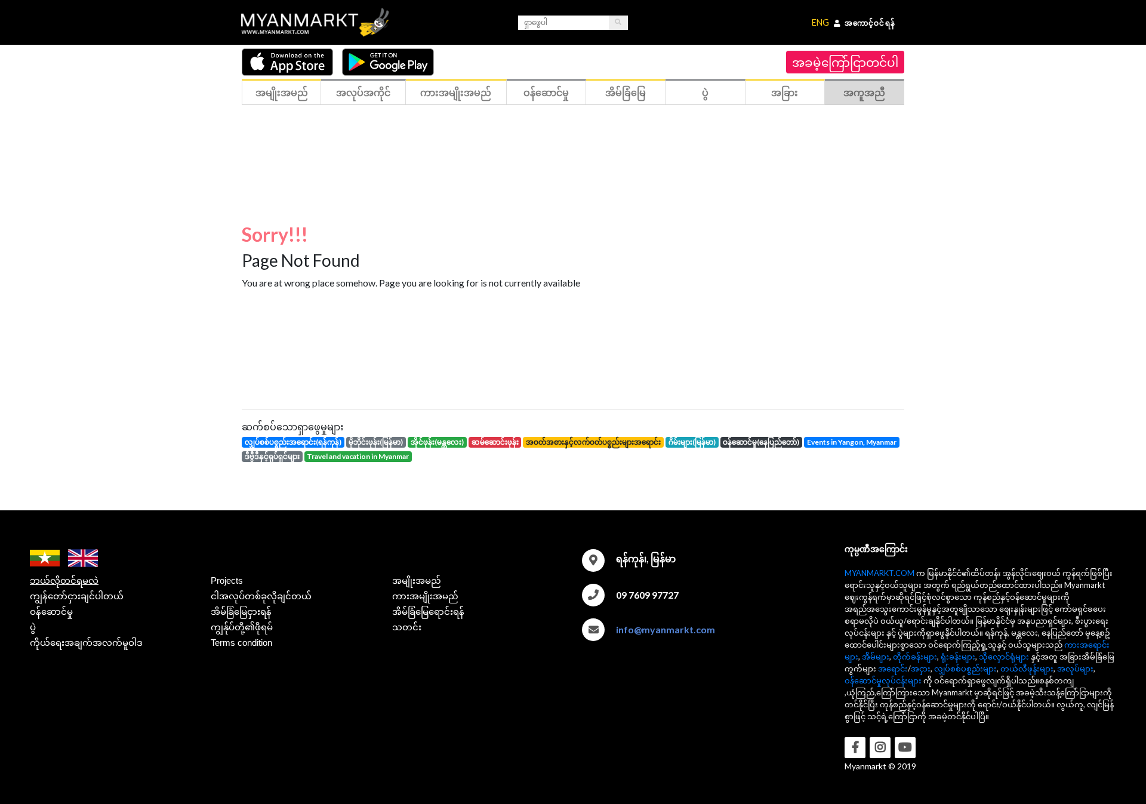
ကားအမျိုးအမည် (425, 596)
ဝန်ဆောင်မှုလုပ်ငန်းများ (883, 680)
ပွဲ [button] (705, 92)
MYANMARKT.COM (879, 573)
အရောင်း (893, 668)
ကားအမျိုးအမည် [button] (455, 92)
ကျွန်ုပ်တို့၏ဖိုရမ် (242, 627)
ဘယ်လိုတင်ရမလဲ (64, 580)
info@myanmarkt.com (665, 629)
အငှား (921, 668)
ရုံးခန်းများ (958, 656)
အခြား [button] (784, 92)
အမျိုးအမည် (416, 580)
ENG (820, 22)
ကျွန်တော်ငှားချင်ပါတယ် (77, 596)
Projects (227, 580)
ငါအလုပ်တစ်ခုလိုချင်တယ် (261, 596)
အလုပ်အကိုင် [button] (363, 92)
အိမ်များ (875, 656)
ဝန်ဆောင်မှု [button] (546, 92)
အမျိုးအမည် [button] (281, 92)
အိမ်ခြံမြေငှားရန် (241, 611)
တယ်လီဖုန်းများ (1026, 668)
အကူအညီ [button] (864, 92)
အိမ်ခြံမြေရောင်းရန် (428, 611)
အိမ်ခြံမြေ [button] (625, 92)
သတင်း (406, 627)
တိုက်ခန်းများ (915, 656)
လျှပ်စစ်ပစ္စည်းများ (965, 668)
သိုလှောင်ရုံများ (1004, 656)
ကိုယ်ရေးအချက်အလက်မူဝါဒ (86, 642)
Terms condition (241, 642)
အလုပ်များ (1075, 668)
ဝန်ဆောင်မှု (51, 611)
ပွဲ (33, 627)
